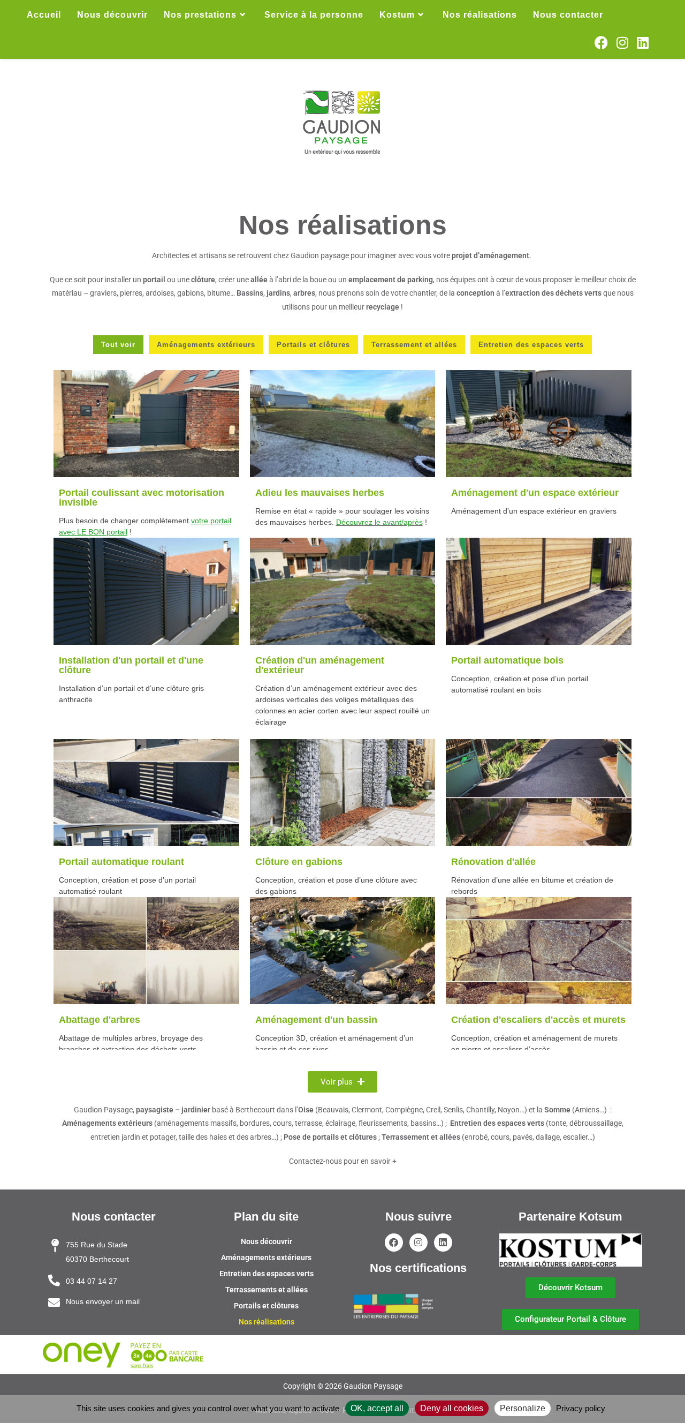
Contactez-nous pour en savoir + (343, 1161)
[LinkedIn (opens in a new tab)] (643, 43)
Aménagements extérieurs (266, 1257)
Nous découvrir (266, 1241)
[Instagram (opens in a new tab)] (622, 43)
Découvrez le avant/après (379, 522)
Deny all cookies (451, 1408)
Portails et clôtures (266, 1305)
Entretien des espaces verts (266, 1273)
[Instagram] (418, 1242)
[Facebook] (394, 1242)
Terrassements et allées (266, 1289)
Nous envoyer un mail (103, 1301)
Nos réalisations (266, 1321)
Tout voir (118, 345)
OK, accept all (377, 1408)
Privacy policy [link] (580, 1408)
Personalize (522, 1408)
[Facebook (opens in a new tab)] (601, 43)
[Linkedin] (443, 1242)
